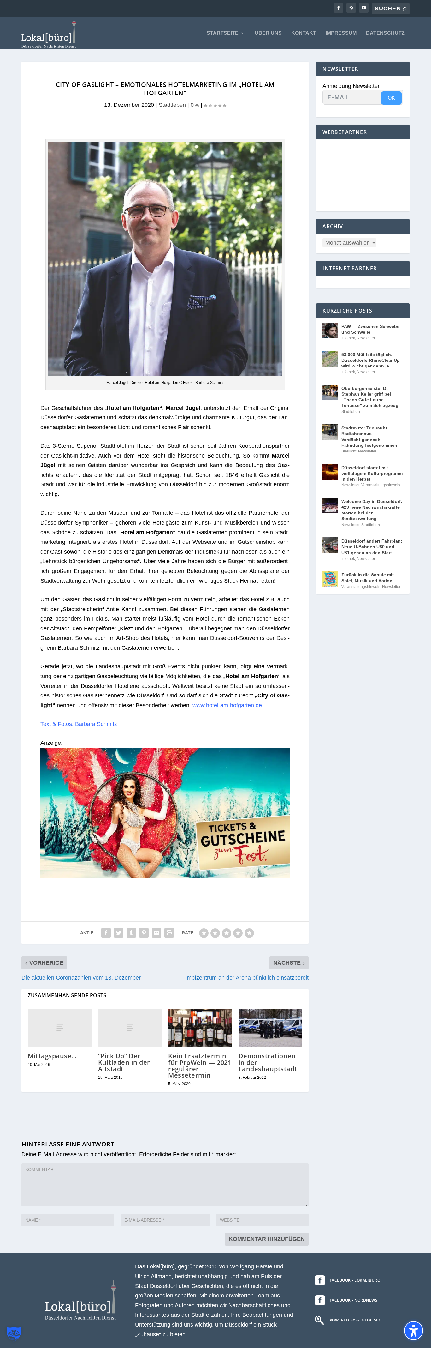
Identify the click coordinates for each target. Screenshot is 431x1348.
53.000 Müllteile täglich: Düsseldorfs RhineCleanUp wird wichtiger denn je (370, 360)
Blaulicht (348, 451)
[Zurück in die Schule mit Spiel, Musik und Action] (330, 579)
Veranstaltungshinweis (380, 485)
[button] (14, 1334)
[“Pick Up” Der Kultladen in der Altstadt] (130, 1028)
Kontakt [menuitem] (303, 33)
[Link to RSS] (351, 8)
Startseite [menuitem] (223, 33)
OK (391, 97)
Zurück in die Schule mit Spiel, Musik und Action (367, 577)
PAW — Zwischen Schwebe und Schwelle (370, 329)
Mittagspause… (52, 1056)
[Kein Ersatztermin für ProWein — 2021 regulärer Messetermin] (200, 1028)
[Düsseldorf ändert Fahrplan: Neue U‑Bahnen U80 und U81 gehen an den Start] (330, 545)
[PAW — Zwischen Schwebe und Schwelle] (330, 330)
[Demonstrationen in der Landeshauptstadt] (271, 1028)
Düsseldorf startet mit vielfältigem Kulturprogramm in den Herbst (372, 473)
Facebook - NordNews (354, 1300)
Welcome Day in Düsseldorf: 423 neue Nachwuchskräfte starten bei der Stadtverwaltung (371, 510)
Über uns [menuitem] (268, 33)
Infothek (348, 338)
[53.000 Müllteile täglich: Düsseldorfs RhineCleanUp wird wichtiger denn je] (330, 359)
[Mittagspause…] (60, 1028)
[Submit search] (404, 9)
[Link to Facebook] (338, 8)
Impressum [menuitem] (341, 33)
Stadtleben (172, 105)
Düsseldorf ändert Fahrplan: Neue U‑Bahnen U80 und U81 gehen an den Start (371, 546)
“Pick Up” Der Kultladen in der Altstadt (124, 1062)
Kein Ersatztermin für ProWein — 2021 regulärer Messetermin (199, 1065)
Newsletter (366, 338)
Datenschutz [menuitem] (385, 33)
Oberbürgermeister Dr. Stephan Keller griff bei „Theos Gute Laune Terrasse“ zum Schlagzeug (370, 397)
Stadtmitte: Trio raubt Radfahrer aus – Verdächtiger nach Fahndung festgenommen (369, 436)
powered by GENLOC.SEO (356, 1320)
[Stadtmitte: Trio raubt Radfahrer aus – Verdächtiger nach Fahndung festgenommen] (330, 432)
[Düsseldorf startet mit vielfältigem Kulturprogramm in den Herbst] (330, 472)
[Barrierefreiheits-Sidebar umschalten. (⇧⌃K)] (413, 1330)
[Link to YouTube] (364, 8)
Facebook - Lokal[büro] (356, 1280)
